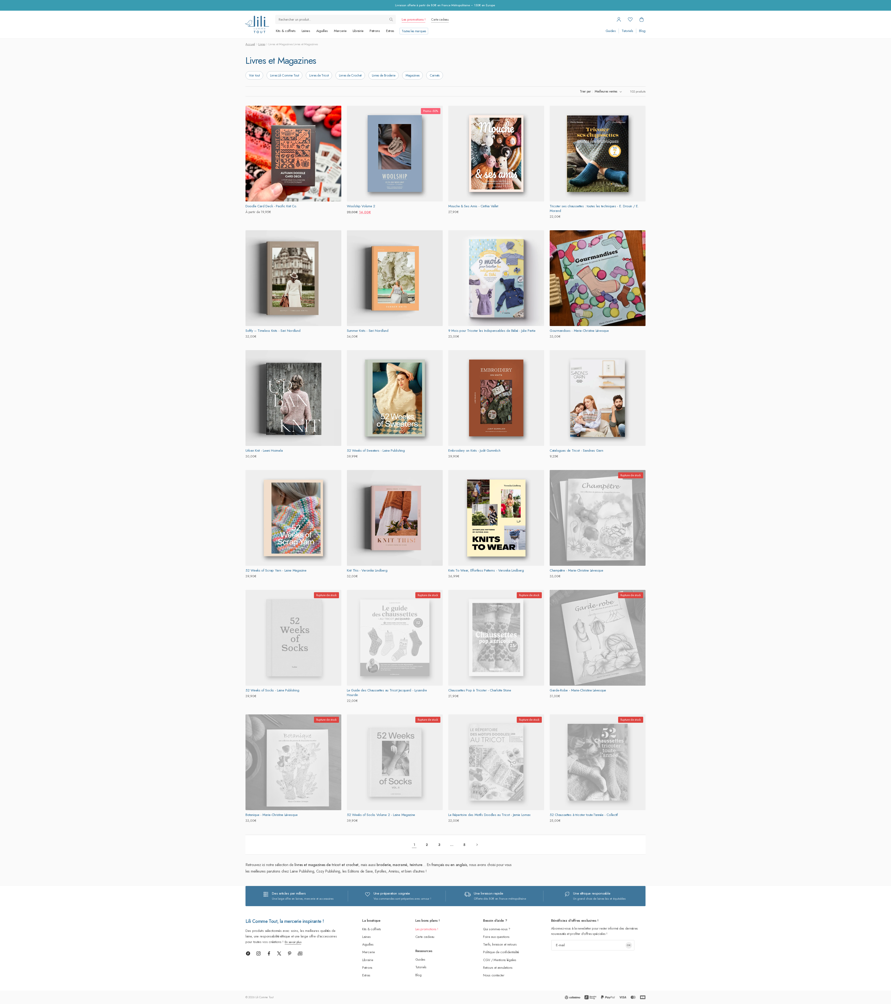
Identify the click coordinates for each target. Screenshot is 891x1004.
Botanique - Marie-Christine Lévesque (271, 814)
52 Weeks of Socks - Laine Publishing (272, 690)
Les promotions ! (413, 19)
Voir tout (254, 75)
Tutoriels (627, 31)
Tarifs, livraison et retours (500, 944)
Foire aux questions (496, 936)
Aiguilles (322, 30)
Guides (611, 31)
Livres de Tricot (319, 75)
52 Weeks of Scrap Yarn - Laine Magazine (275, 570)
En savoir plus (293, 942)
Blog (642, 31)
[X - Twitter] (279, 953)
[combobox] (335, 19)
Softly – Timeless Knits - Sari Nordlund (272, 330)
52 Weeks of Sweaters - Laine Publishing (376, 450)
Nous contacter (493, 975)
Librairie (358, 30)
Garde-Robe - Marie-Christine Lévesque (578, 690)
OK (629, 945)
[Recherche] (391, 19)
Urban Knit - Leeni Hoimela (264, 450)
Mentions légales (505, 959)
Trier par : (586, 91)
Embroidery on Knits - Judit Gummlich (474, 450)
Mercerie (340, 30)
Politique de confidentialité (501, 952)
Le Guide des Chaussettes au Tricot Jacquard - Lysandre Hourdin (387, 692)
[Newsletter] (300, 953)
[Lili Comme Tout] (257, 24)
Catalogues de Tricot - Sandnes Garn (576, 450)
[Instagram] (258, 953)
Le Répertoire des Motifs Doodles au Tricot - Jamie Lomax (489, 814)
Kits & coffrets (286, 30)
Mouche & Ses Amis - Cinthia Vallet (473, 206)
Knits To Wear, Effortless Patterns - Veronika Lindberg (486, 570)
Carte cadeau (440, 19)
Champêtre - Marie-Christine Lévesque (576, 570)
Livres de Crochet (350, 75)
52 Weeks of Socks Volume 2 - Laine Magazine (381, 814)
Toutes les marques (414, 31)
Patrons (375, 30)
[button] (641, 19)
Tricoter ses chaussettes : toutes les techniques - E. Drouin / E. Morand (594, 208)
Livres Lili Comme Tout (284, 75)
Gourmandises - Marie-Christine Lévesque (579, 330)
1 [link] (414, 844)
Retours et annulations (497, 967)
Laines (306, 30)
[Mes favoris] (630, 19)
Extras (390, 30)
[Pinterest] (289, 953)
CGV (486, 959)
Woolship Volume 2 (361, 206)
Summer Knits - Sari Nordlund (367, 330)
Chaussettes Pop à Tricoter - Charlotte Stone (479, 690)
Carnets (434, 75)
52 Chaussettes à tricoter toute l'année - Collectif (584, 814)
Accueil (250, 44)
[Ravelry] (248, 953)
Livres (261, 44)
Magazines (412, 75)
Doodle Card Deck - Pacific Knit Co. (271, 206)
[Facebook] (269, 953)
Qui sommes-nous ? (496, 929)
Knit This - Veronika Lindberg (367, 570)
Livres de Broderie (383, 75)
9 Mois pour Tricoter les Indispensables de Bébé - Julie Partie (491, 330)
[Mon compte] (619, 19)
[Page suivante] (477, 845)
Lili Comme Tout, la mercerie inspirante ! (284, 921)
